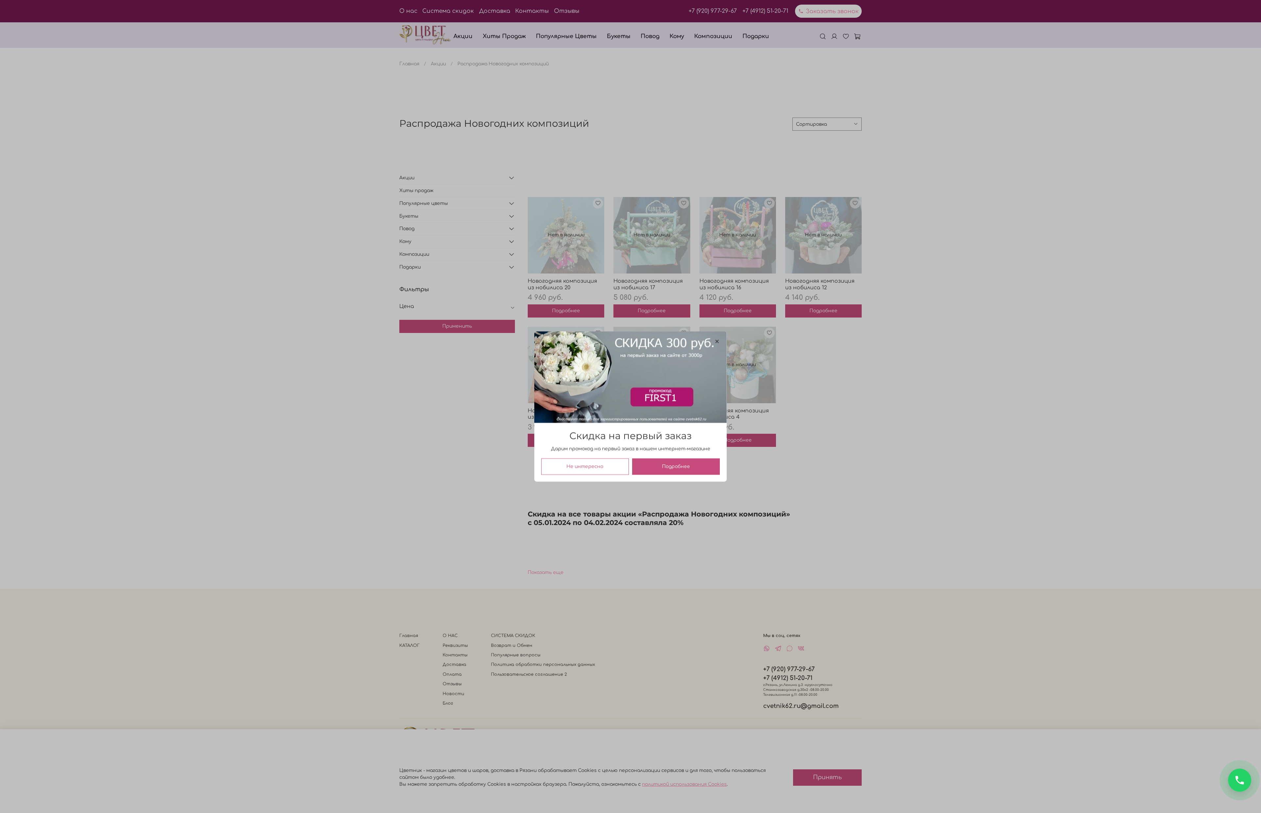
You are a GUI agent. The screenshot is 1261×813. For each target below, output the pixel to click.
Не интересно (584, 466)
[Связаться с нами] (1239, 780)
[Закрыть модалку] (717, 341)
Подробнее (676, 466)
